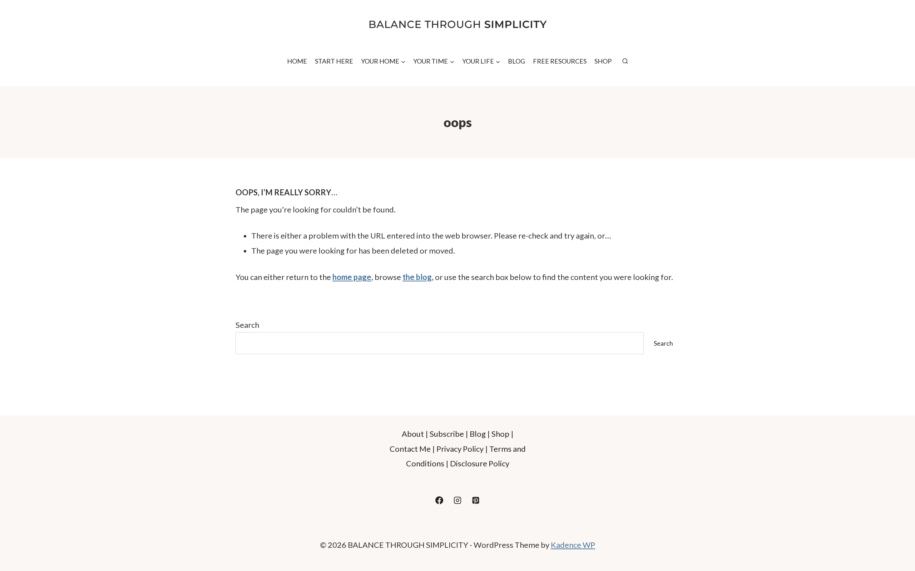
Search (247, 325)
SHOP (603, 61)
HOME (297, 61)
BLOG (516, 61)
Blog (478, 434)
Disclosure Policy (479, 463)
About (413, 434)
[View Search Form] (625, 61)
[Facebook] (439, 500)
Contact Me (410, 449)
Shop (500, 434)
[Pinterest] (476, 500)
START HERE (334, 61)
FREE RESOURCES (560, 61)
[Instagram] (457, 500)
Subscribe (447, 434)
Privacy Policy (460, 449)
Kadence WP (573, 545)
